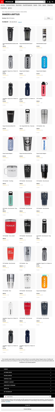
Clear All (20, 22)
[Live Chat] (48, 1)
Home (3, 11)
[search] (30, 2)
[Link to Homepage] (10, 2)
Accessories (17, 11)
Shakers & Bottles (24, 11)
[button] (44, 2)
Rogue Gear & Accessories (10, 11)
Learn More (8, 401)
